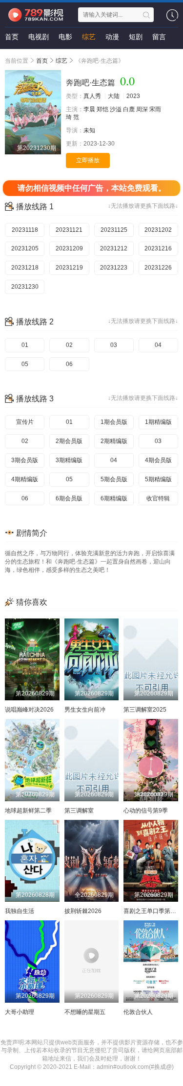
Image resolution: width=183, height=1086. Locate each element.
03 (113, 345)
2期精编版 (114, 441)
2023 (133, 96)
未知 (89, 130)
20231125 (114, 229)
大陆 (114, 96)
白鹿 (129, 109)
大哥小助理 (19, 1012)
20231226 (158, 267)
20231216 (158, 248)
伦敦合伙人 (138, 1012)
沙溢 (116, 109)
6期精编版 (114, 498)
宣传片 (25, 422)
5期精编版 (158, 479)
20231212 (113, 248)
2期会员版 (69, 441)
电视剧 (38, 37)
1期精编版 (158, 422)
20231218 (25, 267)
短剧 (135, 37)
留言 (159, 37)
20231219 (69, 267)
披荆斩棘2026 (83, 911)
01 (24, 345)
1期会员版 (114, 422)
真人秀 (92, 96)
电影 (65, 37)
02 (69, 345)
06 (69, 364)
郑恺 (102, 109)
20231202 (158, 229)
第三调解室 (79, 810)
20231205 (25, 248)
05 (24, 364)
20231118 (25, 229)
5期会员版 (114, 479)
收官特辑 (158, 498)
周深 (142, 109)
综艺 (89, 37)
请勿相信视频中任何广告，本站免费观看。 (92, 188)
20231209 (69, 248)
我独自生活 (19, 911)
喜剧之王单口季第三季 (152, 911)
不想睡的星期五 (84, 1012)
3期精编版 (69, 460)
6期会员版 (69, 498)
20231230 (25, 286)
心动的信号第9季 (145, 810)
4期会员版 (158, 460)
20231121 (69, 229)
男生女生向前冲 (84, 709)
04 (158, 345)
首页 (12, 37)
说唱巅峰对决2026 (29, 709)
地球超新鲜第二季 (28, 810)
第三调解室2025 (144, 709)
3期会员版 (24, 460)
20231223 (113, 267)
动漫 (112, 37)
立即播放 (88, 160)
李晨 (89, 109)
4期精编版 (24, 479)
